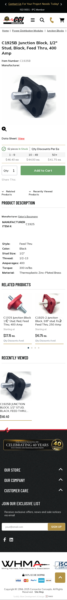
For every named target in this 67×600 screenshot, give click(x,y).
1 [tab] (28, 348)
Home (5, 30)
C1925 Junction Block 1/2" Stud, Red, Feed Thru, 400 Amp (17, 321)
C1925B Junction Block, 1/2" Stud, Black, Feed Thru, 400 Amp (13, 407)
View (21, 138)
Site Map (39, 592)
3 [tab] (35, 348)
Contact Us (14, 4)
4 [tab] (38, 348)
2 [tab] (31, 348)
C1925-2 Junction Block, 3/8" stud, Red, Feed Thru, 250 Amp (48, 321)
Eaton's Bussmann (28, 216)
